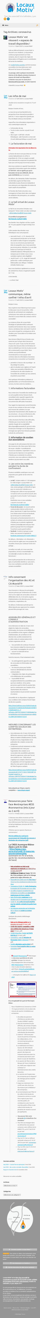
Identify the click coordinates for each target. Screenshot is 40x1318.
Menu (6, 25)
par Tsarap (20, 873)
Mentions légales (25, 1307)
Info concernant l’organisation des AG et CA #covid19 (22, 580)
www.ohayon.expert (24, 790)
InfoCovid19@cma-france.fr (25, 1151)
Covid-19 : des (23, 904)
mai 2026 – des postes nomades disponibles (15, 1167)
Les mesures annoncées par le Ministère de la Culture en (23, 911)
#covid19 (16, 956)
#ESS (12, 964)
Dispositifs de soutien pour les (23, 879)
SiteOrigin (18, 1314)
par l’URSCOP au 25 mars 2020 (23, 869)
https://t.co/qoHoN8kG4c (26, 969)
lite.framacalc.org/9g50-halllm (18, 219)
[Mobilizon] (5, 19)
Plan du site (16, 1307)
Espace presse (7, 1307)
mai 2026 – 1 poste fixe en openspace (14, 1164)
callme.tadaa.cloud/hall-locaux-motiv (20, 213)
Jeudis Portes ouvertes (18, 65)
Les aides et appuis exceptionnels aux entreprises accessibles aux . (23, 893)
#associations (19, 964)
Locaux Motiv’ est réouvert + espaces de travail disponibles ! (21, 40)
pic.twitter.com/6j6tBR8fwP (20, 971)
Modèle (20, 944)
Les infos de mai (17, 96)
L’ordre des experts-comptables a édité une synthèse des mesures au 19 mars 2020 (22, 929)
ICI (24, 1118)
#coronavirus (23, 956)
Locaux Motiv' (28, 46)
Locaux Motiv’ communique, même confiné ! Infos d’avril (20, 294)
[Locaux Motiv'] (20, 7)
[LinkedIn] (8, 19)
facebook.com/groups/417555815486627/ (23, 535)
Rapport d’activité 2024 (10, 1169)
